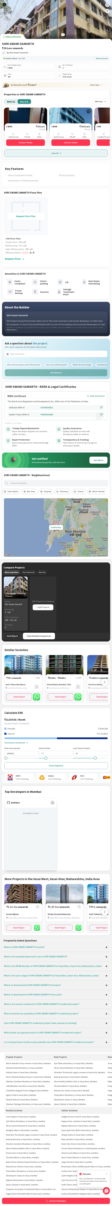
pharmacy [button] (64, 491)
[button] (26, 252)
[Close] (106, 1174)
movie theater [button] (98, 491)
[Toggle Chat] (106, 1190)
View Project (19, 696)
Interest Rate (44, 748)
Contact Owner (25, 142)
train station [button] (12, 491)
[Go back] (4, 4)
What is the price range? (82, 365)
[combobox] (58, 483)
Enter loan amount (12, 748)
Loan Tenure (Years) (81, 748)
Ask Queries (56, 372)
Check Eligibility (56, 765)
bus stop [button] (31, 491)
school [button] (80, 491)
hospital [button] (47, 491)
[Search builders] (52, 802)
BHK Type (99, 101)
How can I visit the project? (56, 365)
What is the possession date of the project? (23, 365)
